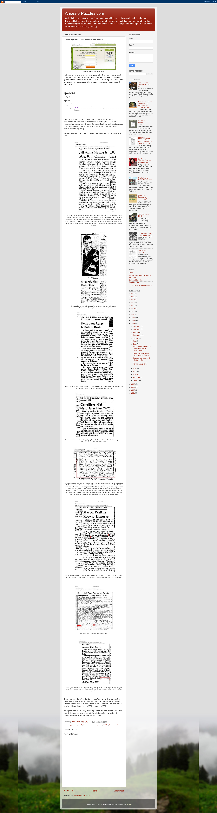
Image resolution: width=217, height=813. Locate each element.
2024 (133, 300)
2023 (133, 303)
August (136, 338)
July (134, 341)
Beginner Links (134, 283)
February (136, 377)
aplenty (76, 108)
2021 (133, 309)
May (135, 368)
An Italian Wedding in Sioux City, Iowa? (145, 234)
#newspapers (97, 725)
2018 (133, 318)
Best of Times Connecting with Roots (144, 84)
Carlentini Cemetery (136, 280)
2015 (133, 384)
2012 (133, 390)
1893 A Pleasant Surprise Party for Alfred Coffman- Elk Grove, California (145, 140)
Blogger (129, 804)
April (135, 371)
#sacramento (114, 725)
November (137, 329)
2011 (133, 393)
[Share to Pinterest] (106, 722)
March (135, 374)
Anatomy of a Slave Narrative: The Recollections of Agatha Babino (145, 104)
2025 (133, 297)
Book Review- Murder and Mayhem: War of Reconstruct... (142, 348)
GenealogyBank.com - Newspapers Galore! (141, 354)
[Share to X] (102, 722)
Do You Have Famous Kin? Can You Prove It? (144, 160)
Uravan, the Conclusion (142, 251)
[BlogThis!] (99, 722)
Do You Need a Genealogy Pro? (140, 285)
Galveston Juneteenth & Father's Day (141, 359)
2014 (133, 387)
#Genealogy (87, 725)
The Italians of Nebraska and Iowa (145, 179)
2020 (133, 312)
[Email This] (97, 722)
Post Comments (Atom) (82, 795)
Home (94, 791)
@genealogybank (76, 725)
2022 (133, 306)
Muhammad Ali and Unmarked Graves (140, 364)
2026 (133, 294)
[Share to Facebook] (104, 722)
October (136, 332)
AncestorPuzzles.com (84, 13)
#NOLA (105, 725)
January (136, 380)
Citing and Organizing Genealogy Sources (145, 197)
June (135, 344)
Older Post (118, 791)
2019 (133, 315)
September (137, 335)
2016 (133, 323)
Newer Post (69, 791)
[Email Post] (93, 722)
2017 (133, 320)
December (137, 326)
